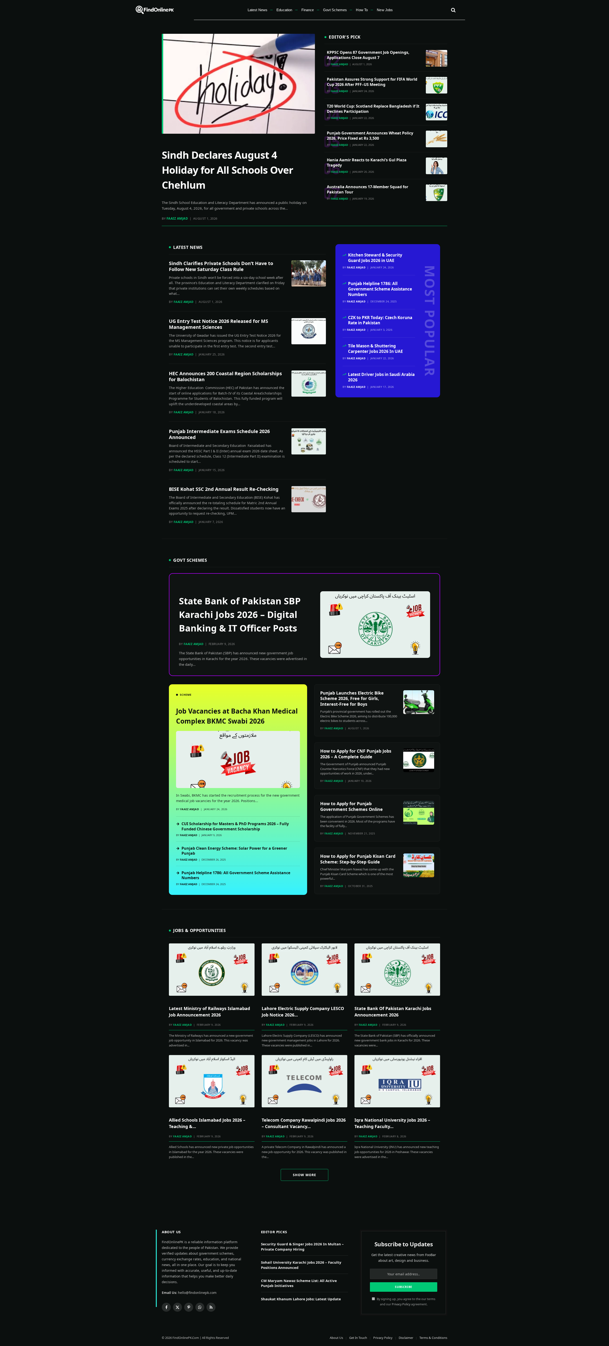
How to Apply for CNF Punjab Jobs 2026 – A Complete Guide (355, 753)
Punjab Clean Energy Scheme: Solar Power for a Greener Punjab (231, 851)
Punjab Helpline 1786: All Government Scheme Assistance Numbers (380, 289)
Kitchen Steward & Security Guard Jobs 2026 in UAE (375, 257)
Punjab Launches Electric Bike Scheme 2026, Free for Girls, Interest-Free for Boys (352, 698)
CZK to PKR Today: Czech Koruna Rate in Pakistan (380, 320)
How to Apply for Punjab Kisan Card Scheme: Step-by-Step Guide (357, 858)
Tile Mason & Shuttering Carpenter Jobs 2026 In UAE (375, 348)
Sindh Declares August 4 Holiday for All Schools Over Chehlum (227, 170)
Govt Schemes (335, 10)
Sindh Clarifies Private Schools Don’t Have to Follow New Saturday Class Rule (221, 266)
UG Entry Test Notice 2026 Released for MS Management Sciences (218, 324)
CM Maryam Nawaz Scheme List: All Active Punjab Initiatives (299, 1283)
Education (284, 10)
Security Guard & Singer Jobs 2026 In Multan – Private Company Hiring (302, 1246)
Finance (307, 10)
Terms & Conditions (433, 1338)
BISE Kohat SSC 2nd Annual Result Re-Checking (224, 489)
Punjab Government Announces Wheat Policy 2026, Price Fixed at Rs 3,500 (370, 135)
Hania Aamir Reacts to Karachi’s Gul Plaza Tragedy (367, 162)
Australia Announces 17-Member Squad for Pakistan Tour (367, 189)
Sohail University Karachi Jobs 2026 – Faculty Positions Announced (301, 1265)
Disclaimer (406, 1338)
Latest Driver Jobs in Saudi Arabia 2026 (381, 377)
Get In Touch (358, 1338)
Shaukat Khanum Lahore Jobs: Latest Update (301, 1299)
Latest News (258, 10)
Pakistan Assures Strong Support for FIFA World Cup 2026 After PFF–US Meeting (372, 82)
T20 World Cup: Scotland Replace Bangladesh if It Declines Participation (373, 109)
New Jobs (385, 10)
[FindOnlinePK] (155, 10)
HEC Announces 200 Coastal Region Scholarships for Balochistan (225, 376)
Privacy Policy (401, 1304)
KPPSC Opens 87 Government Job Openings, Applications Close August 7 (368, 55)
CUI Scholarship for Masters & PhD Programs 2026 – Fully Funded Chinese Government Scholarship (232, 826)
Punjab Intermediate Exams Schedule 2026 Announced (219, 434)
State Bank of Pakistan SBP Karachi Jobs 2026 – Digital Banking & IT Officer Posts (240, 614)
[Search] (453, 10)
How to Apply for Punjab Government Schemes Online (351, 806)
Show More (304, 1175)
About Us (336, 1338)
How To (362, 10)
